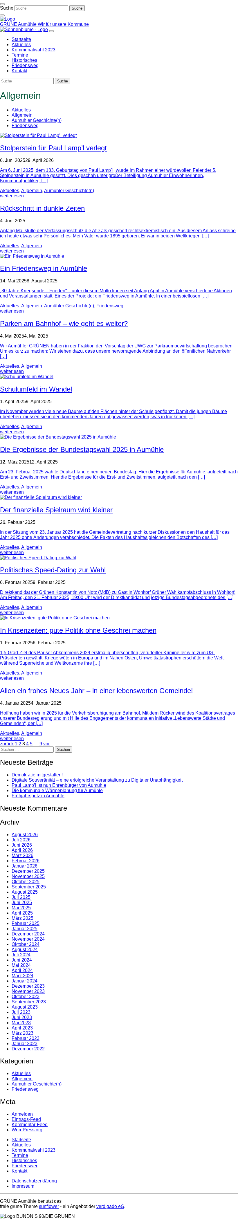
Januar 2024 (24, 980)
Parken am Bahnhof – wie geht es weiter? (64, 323)
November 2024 (28, 939)
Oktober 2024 (25, 944)
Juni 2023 (22, 1017)
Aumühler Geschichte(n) (37, 120)
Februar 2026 (25, 860)
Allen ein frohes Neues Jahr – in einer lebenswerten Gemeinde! (96, 691)
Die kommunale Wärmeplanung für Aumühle (57, 790)
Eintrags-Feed (26, 1119)
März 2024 (22, 975)
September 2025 (29, 886)
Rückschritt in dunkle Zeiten (42, 208)
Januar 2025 (24, 928)
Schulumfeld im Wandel (36, 389)
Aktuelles (21, 109)
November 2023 (28, 991)
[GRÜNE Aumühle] (7, 19)
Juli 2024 (21, 954)
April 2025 (22, 912)
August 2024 (25, 949)
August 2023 (25, 1007)
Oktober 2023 (25, 996)
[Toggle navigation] (2, 4)
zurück (7, 743)
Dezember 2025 (28, 871)
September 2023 (29, 1001)
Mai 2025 (21, 907)
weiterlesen (12, 195)
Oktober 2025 (25, 881)
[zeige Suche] (2, 15)
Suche (6, 8)
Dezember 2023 (28, 986)
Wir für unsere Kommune (63, 24)
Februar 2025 (25, 923)
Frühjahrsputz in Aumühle (38, 795)
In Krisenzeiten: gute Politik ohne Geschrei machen (78, 630)
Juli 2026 (21, 839)
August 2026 (25, 834)
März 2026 (22, 855)
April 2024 (22, 970)
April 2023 (22, 1027)
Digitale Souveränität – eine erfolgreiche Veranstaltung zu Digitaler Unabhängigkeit (97, 780)
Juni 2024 (22, 959)
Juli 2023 (21, 1012)
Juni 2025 (22, 902)
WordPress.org (27, 1129)
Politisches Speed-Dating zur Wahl (53, 570)
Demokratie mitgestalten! (37, 774)
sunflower (49, 1206)
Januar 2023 (24, 1043)
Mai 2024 (21, 965)
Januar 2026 (24, 865)
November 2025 (28, 876)
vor (46, 743)
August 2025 (25, 892)
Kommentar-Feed (30, 1124)
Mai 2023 (21, 1022)
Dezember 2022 (28, 1048)
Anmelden (22, 1114)
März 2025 (22, 918)
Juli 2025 (21, 897)
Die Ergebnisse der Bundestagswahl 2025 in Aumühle (82, 449)
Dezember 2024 (28, 933)
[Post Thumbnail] (38, 135)
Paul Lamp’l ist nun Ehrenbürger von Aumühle (59, 785)
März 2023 (22, 1033)
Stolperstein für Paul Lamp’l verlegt (53, 148)
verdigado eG (110, 1206)
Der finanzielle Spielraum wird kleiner (56, 510)
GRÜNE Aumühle (19, 24)
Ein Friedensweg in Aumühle (43, 268)
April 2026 (22, 850)
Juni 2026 (22, 845)
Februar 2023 (25, 1038)
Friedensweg (25, 125)
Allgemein (22, 115)
